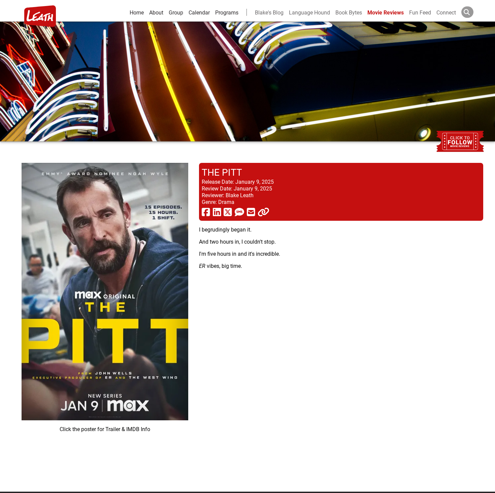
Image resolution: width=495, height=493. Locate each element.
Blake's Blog (269, 12)
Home (137, 12)
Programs (226, 12)
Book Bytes (348, 12)
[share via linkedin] (217, 211)
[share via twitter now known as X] (228, 211)
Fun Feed (420, 12)
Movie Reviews (385, 12)
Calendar (199, 12)
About (156, 12)
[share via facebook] (206, 211)
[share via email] (251, 211)
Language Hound (309, 12)
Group (176, 12)
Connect (446, 12)
